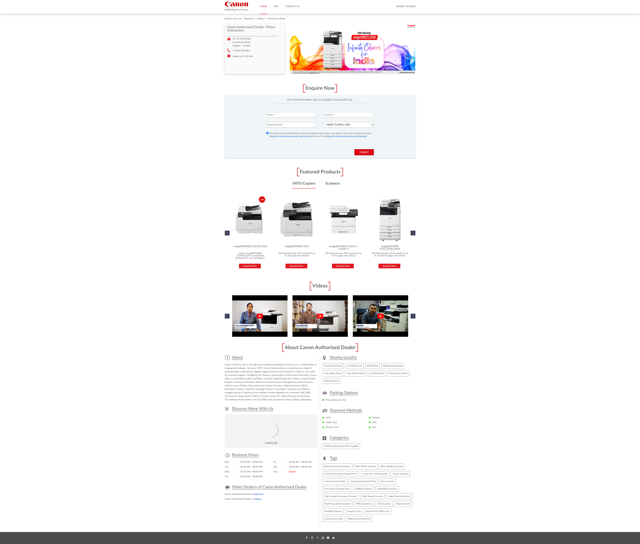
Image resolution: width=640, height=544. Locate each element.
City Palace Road (333, 373)
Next (413, 233)
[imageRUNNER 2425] (297, 219)
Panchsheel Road (333, 366)
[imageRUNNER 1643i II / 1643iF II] (343, 219)
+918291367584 (241, 51)
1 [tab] (353, 69)
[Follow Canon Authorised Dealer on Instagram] (322, 538)
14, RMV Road (354, 366)
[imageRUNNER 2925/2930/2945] (390, 219)
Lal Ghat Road (377, 373)
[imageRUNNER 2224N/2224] (250, 219)
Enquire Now (250, 266)
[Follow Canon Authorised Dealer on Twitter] (317, 538)
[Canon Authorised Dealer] (236, 6)
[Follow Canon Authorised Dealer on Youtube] (328, 538)
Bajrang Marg (331, 381)
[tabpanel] (353, 49)
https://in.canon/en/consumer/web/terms (289, 136)
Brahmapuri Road (398, 373)
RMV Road (372, 366)
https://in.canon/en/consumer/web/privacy (346, 136)
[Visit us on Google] (312, 538)
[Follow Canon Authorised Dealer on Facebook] (306, 538)
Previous (227, 316)
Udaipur (261, 18)
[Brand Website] (333, 538)
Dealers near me (233, 18)
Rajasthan (249, 18)
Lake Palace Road (355, 373)
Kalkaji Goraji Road (392, 366)
